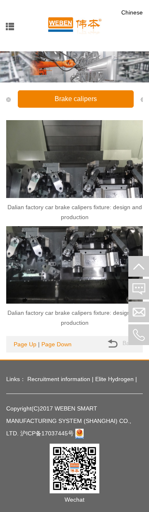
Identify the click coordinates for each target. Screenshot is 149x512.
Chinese (132, 12)
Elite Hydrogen (114, 379)
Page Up (25, 344)
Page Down (56, 344)
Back (128, 343)
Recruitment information (58, 379)
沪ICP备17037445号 (47, 433)
